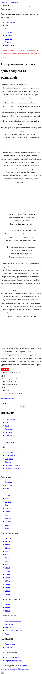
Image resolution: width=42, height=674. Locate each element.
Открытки (8, 35)
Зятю (7, 528)
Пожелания (9, 32)
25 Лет (7, 607)
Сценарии (8, 39)
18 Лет (7, 594)
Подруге (8, 502)
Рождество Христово (13, 621)
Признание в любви (12, 472)
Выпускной (9, 459)
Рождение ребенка (12, 469)
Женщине (8, 482)
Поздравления (10, 22)
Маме (7, 489)
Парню (7, 512)
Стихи (7, 26)
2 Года (7, 541)
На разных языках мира (14, 661)
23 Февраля (9, 624)
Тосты (7, 29)
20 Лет (7, 604)
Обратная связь (23, 669)
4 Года (7, 548)
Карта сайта (9, 45)
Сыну (7, 525)
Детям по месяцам (12, 657)
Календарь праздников (7, 398)
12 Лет (7, 574)
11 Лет (7, 571)
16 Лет (7, 587)
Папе (7, 492)
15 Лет (7, 584)
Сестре (7, 495)
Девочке (8, 515)
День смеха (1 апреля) (13, 631)
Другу (7, 505)
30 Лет (7, 611)
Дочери (8, 522)
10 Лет (7, 568)
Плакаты (8, 42)
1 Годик (8, 538)
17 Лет (7, 591)
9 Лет (7, 564)
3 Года (7, 545)
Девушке (8, 508)
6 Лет (7, 555)
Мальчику (8, 518)
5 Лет (7, 551)
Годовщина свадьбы (12, 465)
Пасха (7, 634)
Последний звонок (12, 455)
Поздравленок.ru (7, 9)
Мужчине (8, 485)
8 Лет (7, 561)
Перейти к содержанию (9, 2)
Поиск (3, 403)
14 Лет (7, 581)
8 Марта (8, 627)
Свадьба (8, 462)
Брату (7, 498)
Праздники (9, 452)
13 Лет (7, 578)
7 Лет (7, 558)
